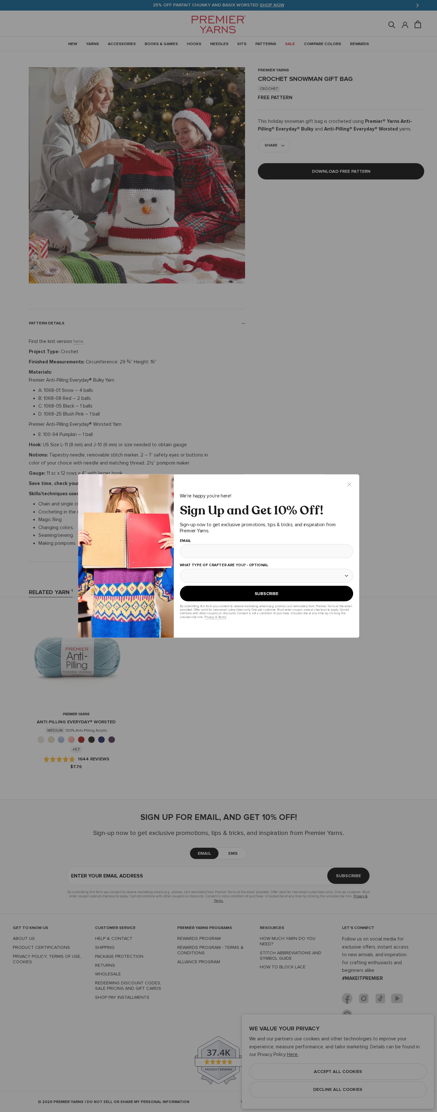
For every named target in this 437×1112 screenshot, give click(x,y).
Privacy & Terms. (215, 617)
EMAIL (185, 541)
